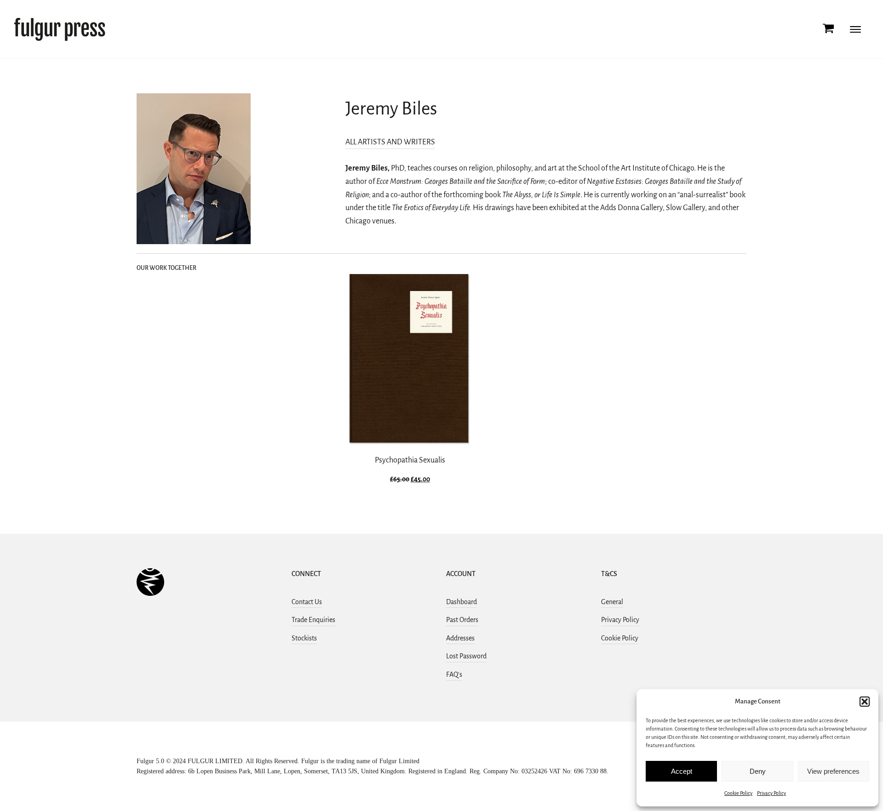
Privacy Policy (771, 793)
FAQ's (454, 674)
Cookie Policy (738, 793)
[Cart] (828, 29)
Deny (758, 771)
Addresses (460, 638)
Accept (681, 771)
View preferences (833, 771)
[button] (864, 701)
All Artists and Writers (390, 142)
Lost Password (466, 656)
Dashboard (461, 601)
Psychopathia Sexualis (410, 460)
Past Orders (462, 619)
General (612, 601)
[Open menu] (855, 29)
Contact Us (307, 601)
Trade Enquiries (313, 619)
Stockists (304, 638)
